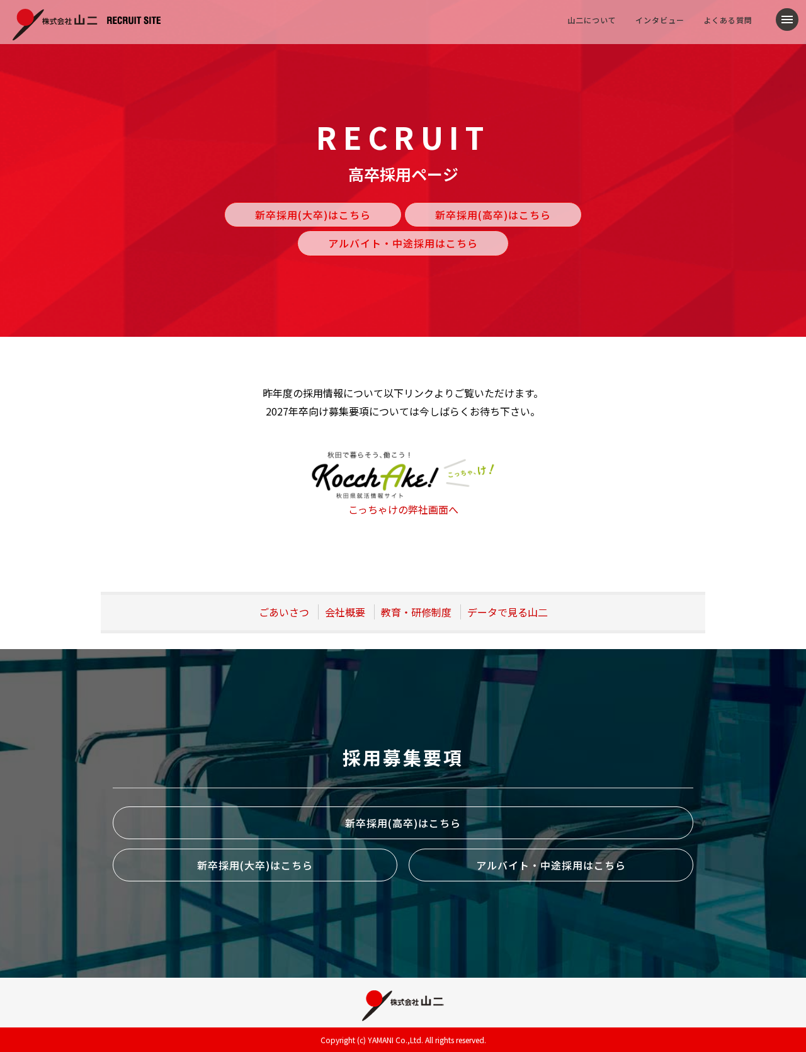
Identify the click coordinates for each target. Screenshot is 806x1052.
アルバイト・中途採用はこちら (403, 243)
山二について (591, 19)
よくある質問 (727, 19)
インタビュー (659, 19)
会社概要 (345, 611)
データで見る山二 (507, 611)
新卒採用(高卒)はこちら (493, 214)
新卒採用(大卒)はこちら (313, 214)
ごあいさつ (284, 611)
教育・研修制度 (416, 611)
